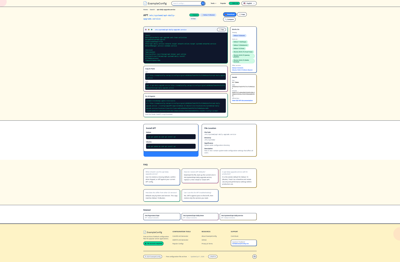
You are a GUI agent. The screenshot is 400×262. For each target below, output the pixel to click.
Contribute (234, 236)
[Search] (203, 3)
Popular (223, 3)
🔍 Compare (229, 19)
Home (145, 10)
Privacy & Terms (207, 244)
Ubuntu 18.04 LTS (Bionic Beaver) (242, 70)
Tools (212, 3)
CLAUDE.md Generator (180, 236)
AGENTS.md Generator (180, 240)
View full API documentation (242, 100)
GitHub (204, 240)
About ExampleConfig (209, 236)
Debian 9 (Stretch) (237, 68)
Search (152, 10)
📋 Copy (242, 14)
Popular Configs (178, 244)
